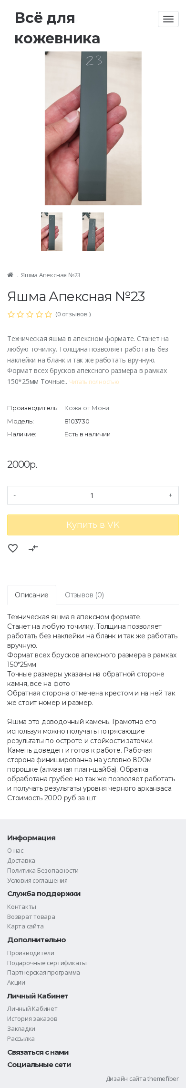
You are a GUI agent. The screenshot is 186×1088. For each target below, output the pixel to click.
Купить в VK (93, 525)
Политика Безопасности (43, 870)
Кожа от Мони (86, 408)
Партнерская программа (43, 972)
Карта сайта (25, 926)
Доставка (21, 860)
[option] (93, 119)
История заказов (32, 1018)
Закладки (21, 1028)
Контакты (21, 906)
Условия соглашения (37, 880)
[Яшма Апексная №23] (93, 119)
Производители (30, 952)
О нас (15, 850)
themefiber (163, 1078)
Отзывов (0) (84, 595)
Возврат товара (31, 916)
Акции (16, 982)
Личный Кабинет (32, 1008)
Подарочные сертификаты (47, 962)
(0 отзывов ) (72, 314)
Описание (32, 595)
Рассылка (21, 1038)
